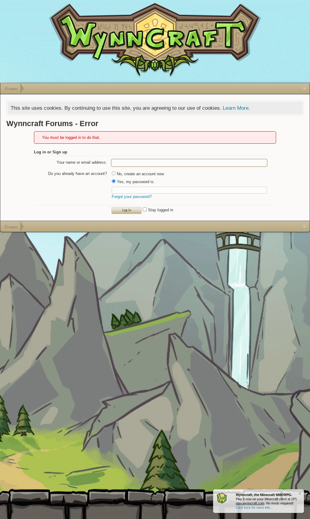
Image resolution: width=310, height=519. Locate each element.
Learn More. (236, 108)
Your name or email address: (82, 162)
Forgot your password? (132, 196)
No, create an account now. (140, 174)
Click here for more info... (254, 507)
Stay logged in (160, 210)
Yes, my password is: (135, 181)
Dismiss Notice (300, 493)
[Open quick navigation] (304, 88)
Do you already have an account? (77, 173)
